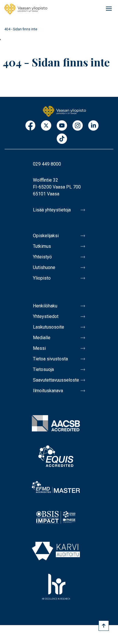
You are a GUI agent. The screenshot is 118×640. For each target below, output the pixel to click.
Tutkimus (42, 246)
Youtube (62, 125)
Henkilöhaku (45, 306)
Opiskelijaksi (46, 235)
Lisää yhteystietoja (52, 210)
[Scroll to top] (104, 626)
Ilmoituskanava (48, 390)
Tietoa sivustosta (50, 359)
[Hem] (25, 9)
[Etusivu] (64, 111)
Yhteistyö (42, 257)
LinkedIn (93, 125)
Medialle (41, 337)
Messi (39, 348)
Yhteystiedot (45, 316)
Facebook (30, 125)
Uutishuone (44, 267)
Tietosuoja (43, 369)
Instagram (77, 125)
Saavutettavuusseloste (56, 380)
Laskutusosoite (48, 327)
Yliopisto (42, 278)
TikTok (62, 139)
